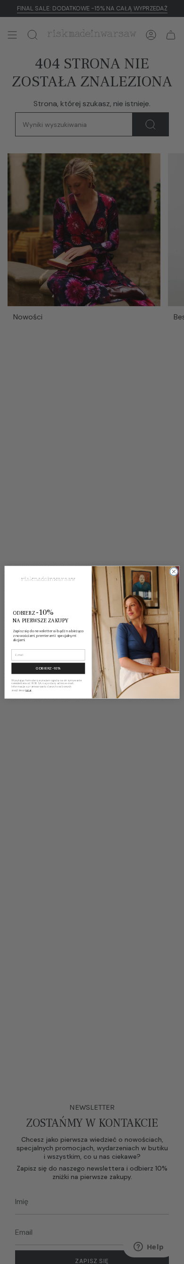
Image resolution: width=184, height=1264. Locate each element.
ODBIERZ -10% (48, 668)
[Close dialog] (174, 572)
